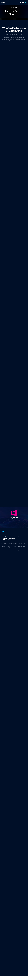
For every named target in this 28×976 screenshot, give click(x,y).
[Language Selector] (23, 2)
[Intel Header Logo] (3, 2)
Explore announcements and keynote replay (11, 550)
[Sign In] (20, 2)
